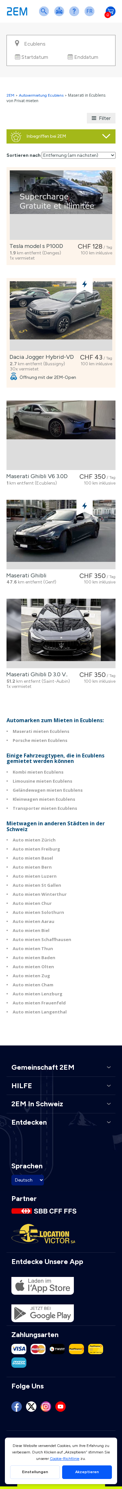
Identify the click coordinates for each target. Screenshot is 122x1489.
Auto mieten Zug (31, 976)
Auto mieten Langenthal (40, 1012)
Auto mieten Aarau (33, 921)
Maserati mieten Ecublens (41, 731)
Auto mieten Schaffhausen (42, 939)
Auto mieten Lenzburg (37, 994)
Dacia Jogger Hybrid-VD (40, 356)
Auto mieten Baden (34, 957)
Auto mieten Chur (32, 903)
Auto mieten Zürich (34, 840)
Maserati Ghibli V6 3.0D (36, 476)
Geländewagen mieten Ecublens (48, 790)
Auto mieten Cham (33, 985)
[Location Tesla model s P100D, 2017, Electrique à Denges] (61, 205)
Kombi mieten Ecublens (38, 772)
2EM (10, 95)
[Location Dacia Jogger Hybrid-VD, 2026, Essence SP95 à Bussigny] (61, 316)
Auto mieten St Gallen (37, 885)
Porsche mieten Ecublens (40, 740)
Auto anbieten (60, 15)
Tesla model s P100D (35, 246)
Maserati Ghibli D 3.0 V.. (36, 674)
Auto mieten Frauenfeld (39, 1003)
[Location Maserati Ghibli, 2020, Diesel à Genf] (61, 534)
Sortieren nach (24, 155)
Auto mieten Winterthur (40, 894)
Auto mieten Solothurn (38, 912)
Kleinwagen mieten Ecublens (44, 799)
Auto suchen (45, 15)
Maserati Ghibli (25, 575)
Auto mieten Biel (31, 930)
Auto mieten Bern (32, 867)
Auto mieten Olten (33, 966)
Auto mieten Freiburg (36, 849)
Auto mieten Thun (33, 948)
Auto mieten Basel (33, 858)
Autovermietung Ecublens (41, 95)
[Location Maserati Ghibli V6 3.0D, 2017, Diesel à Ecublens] (61, 435)
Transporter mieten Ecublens (45, 808)
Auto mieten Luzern (35, 876)
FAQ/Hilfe (75, 15)
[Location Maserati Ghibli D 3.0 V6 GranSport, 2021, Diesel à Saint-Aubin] (61, 633)
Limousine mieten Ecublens (42, 781)
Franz (91, 15)
